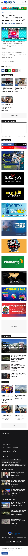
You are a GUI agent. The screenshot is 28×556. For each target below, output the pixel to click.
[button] (2, 2)
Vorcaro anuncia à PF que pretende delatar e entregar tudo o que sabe (18, 474)
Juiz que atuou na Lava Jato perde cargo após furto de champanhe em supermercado (18, 482)
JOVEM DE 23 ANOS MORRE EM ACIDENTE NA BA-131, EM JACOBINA (18, 375)
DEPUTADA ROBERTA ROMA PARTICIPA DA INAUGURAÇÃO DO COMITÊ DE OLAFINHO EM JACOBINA (18, 491)
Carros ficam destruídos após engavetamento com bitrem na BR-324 (20, 416)
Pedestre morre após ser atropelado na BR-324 (20, 395)
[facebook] (7, 542)
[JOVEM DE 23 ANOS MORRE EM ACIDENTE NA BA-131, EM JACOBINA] (5, 376)
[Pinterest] (13, 70)
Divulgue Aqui (14, 115)
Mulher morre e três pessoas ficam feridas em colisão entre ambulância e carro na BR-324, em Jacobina (18, 357)
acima (14, 425)
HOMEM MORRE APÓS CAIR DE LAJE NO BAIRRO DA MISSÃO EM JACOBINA (18, 504)
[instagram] (17, 542)
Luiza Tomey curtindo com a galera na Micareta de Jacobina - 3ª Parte (7, 106)
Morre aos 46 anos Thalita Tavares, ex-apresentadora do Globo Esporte (6, 416)
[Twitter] (6, 70)
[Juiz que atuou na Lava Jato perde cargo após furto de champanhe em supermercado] (5, 482)
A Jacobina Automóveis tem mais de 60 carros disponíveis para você (7, 89)
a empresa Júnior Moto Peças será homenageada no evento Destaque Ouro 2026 (13, 451)
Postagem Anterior (6, 136)
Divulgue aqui (14, 326)
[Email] (16, 70)
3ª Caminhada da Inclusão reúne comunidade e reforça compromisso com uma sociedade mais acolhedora (7, 397)
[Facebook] (2, 70)
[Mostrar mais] (19, 70)
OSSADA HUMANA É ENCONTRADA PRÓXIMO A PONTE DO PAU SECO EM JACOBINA (18, 366)
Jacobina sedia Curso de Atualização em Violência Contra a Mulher (20, 89)
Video (10, 13)
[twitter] (10, 542)
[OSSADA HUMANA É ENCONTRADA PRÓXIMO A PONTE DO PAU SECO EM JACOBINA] (5, 367)
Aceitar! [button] (5, 553)
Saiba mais (10, 550)
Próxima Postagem (21, 136)
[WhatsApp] (9, 70)
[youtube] (14, 542)
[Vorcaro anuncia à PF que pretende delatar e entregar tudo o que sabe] (5, 475)
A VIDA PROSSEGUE (14, 444)
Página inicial (4, 13)
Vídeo (10, 66)
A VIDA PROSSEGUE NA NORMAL (14, 447)
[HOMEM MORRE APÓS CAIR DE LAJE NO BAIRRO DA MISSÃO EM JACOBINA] (5, 505)
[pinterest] (20, 542)
